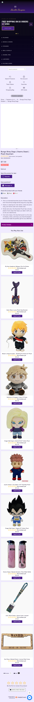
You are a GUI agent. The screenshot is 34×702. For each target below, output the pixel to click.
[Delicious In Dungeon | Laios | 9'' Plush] (17, 379)
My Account (23, 79)
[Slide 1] (16, 33)
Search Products (10, 79)
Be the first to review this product (17, 686)
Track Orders (10, 84)
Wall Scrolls (17, 50)
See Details (9, 27)
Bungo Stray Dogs (13, 101)
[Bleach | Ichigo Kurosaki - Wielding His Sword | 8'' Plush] (17, 336)
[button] (6, 176)
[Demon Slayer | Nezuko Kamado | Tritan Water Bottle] (17, 554)
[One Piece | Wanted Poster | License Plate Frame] (17, 641)
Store (2, 99)
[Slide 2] (17, 33)
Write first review (18, 690)
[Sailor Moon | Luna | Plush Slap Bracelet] (17, 292)
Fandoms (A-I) (10, 99)
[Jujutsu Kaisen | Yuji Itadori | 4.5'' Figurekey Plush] (17, 467)
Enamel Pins (17, 55)
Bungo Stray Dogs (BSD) (26, 202)
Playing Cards (17, 63)
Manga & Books (17, 42)
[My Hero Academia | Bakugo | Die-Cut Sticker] (17, 249)
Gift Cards (24, 90)
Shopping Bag (10, 90)
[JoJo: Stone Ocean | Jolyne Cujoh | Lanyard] (17, 598)
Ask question (19, 156)
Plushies (17, 37)
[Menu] (15, 6)
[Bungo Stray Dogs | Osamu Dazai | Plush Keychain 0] (17, 126)
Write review (12, 156)
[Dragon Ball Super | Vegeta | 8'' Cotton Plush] (17, 510)
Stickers (17, 46)
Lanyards (17, 59)
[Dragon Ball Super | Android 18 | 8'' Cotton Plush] (17, 423)
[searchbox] (17, 69)
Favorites (24, 84)
